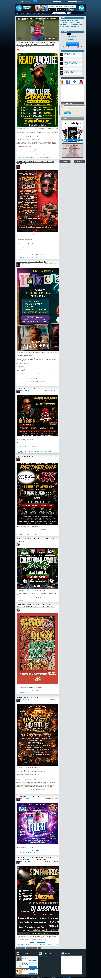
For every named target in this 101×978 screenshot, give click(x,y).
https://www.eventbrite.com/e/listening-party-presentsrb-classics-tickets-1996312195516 (33, 375)
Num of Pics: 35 (25, 958)
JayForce (79, 177)
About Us (38, 13)
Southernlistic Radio (77, 28)
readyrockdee (28, 48)
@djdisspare (30, 944)
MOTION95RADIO (21, 257)
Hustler (50, 944)
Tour (44, 157)
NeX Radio (79, 185)
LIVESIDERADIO (75, 26)
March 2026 (65, 171)
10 (38, 948)
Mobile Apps (22, 13)
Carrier (37, 157)
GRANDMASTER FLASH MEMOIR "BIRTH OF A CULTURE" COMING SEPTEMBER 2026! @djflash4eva (35, 605)
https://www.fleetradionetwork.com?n (47, 777)
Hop (53, 157)
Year (57, 944)
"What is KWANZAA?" (68, 68)
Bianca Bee (24, 963)
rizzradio (27, 263)
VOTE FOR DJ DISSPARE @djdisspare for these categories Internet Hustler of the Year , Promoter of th (36, 858)
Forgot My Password (27, 1)
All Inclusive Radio (76, 20)
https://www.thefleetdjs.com (25, 444)
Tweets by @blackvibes (42, 956)
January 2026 (65, 175)
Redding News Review (79, 191)
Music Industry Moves (42, 451)
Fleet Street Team (32, 534)
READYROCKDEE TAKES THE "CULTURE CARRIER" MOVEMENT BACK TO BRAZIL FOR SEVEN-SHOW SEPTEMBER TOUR (36, 44)
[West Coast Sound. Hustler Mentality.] (37, 765)
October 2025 (65, 181)
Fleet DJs (20, 451)
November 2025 (65, 179)
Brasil (29, 157)
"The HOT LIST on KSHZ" (68, 72)
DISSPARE (25, 944)
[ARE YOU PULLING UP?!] (37, 435)
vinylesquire (28, 543)
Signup (20, 1)
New (46, 157)
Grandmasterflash (22, 692)
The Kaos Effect (79, 193)
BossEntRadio (64, 22)
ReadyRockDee (21, 157)
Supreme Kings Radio (66, 20)
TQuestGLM (24, 852)
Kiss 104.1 (79, 179)
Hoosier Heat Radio (65, 26)
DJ (22, 944)
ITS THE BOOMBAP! (76, 22)
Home (17, 13)
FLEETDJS (35, 257)
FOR (21, 944)
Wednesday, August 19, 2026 (69, 71)
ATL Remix (80, 167)
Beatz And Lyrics (79, 169)
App (28, 852)
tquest (27, 798)
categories (41, 944)
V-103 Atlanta (79, 195)
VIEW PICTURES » (33, 960)
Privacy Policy (59, 977)
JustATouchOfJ (64, 28)
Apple (35, 852)
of (52, 944)
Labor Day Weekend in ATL (25, 456)
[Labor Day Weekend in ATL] (37, 524)
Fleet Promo (20, 534)
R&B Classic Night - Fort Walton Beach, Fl (31, 262)
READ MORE (32, 151)
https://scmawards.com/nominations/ (23, 939)
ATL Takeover (50, 451)
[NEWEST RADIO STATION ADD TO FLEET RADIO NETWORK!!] (37, 232)
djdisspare (28, 861)
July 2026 (65, 164)
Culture (33, 157)
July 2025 (65, 187)
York (49, 157)
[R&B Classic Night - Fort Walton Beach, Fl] (51, 350)
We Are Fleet (35, 451)
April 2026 (65, 169)
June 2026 (65, 166)
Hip (51, 157)
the (54, 944)
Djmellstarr (20, 600)
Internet (46, 944)
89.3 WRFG (80, 165)
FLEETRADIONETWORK (29, 257)
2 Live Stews (80, 163)
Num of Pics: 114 (25, 971)
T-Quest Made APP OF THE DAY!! (28, 796)
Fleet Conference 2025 (27, 451)
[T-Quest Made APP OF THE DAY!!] (37, 843)
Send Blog (32, 154)
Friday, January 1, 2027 (68, 57)
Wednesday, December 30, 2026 (70, 62)
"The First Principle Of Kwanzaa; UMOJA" (71, 54)
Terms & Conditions (67, 977)
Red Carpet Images (80, 189)
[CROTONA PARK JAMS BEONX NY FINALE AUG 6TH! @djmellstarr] (37, 588)
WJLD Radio (63, 24)
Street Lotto (25, 956)
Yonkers (56, 157)
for (35, 944)
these (37, 944)
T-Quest (19, 852)
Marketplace (32, 13)
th (24, 945)
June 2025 (65, 189)
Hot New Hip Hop (80, 173)
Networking (20, 452)
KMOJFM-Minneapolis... (77, 24)
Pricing (27, 13)
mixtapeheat (28, 165)
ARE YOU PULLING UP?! (25, 388)
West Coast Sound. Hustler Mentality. (28, 697)
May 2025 (65, 191)
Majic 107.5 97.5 (79, 181)
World (41, 157)
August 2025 (65, 185)
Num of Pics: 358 (25, 964)
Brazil (26, 157)
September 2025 (65, 183)
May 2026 (65, 167)
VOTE (19, 944)
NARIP (79, 183)
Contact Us (43, 13)
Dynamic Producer (80, 171)
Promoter (20, 945)
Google (31, 852)
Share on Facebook (41, 154)
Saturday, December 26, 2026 (69, 53)
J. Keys (79, 175)
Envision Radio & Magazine (28, 969)
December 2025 (65, 177)
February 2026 (65, 173)
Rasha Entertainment (79, 187)
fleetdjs (27, 390)
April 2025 (65, 193)
